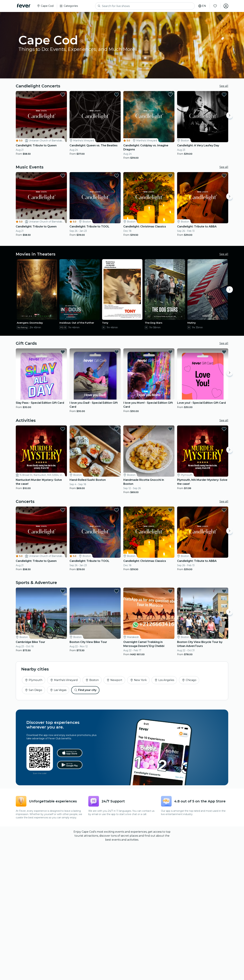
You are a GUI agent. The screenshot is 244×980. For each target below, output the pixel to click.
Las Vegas (60, 690)
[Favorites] (215, 6)
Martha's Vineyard (66, 680)
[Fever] (23, 5)
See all (223, 86)
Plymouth (35, 680)
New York (140, 680)
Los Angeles (166, 680)
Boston (94, 680)
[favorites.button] (63, 94)
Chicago (191, 680)
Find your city (87, 690)
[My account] (226, 6)
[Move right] (229, 115)
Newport (116, 680)
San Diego (35, 690)
